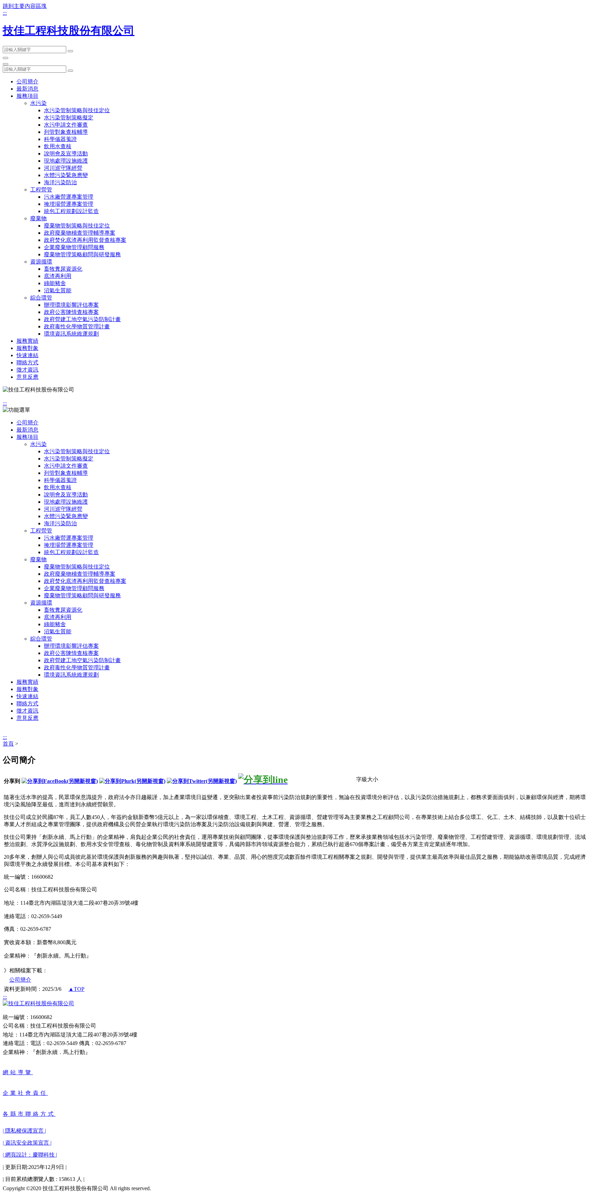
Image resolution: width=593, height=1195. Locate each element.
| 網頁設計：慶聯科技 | (30, 1155)
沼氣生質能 (57, 290)
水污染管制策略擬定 (68, 117)
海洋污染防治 (60, 182)
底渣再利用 (57, 276)
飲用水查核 (57, 146)
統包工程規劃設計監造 (71, 211)
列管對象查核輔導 (66, 132)
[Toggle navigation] (5, 58)
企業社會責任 (25, 1093)
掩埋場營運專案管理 (68, 204)
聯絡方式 (27, 362)
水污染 (38, 103)
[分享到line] (263, 779)
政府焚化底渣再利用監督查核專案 (85, 240)
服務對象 (27, 348)
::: (5, 13)
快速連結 (27, 355)
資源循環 (41, 262)
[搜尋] (70, 51)
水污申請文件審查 (66, 125)
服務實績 (27, 341)
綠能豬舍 (55, 283)
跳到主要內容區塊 (25, 6)
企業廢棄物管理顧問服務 (74, 247)
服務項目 (27, 96)
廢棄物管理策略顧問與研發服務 (82, 254)
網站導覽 (18, 1072)
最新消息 (27, 89)
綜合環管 (41, 298)
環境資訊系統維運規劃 (71, 334)
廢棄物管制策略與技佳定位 (77, 226)
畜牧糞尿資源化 (63, 269)
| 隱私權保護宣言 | (24, 1131)
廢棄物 (38, 218)
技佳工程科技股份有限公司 (69, 30)
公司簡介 (27, 81)
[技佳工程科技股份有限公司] (38, 1003)
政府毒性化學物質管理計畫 (77, 326)
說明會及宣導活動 (66, 153)
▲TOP (76, 989)
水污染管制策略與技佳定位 (77, 110)
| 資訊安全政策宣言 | (27, 1143)
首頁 (8, 744)
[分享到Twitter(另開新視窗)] (202, 781)
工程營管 (41, 189)
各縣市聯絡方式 (29, 1114)
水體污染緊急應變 (66, 175)
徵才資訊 (27, 370)
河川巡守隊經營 (63, 168)
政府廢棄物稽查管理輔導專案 (79, 233)
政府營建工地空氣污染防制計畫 (82, 319)
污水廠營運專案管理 (68, 197)
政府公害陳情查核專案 (71, 312)
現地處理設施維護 (66, 161)
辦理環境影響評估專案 (71, 305)
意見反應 (27, 377)
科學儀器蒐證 (60, 139)
